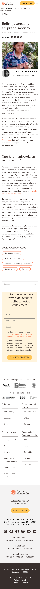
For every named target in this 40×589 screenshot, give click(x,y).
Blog (5, 446)
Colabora (6, 404)
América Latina (30, 411)
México (27, 446)
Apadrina (7, 418)
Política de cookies (20, 583)
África (26, 418)
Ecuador (27, 464)
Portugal (27, 458)
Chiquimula (6, 140)
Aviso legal (20, 580)
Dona (6, 424)
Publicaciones (9, 467)
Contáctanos (20, 510)
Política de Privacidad (20, 577)
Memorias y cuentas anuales (10, 459)
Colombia (28, 452)
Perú (26, 439)
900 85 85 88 (20, 503)
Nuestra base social (9, 474)
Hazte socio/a (9, 411)
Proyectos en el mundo (29, 406)
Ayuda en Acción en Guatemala (19, 192)
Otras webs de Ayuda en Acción (29, 433)
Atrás (7, 14)
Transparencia (10, 439)
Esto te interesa (9, 432)
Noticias (7, 452)
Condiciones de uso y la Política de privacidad (19, 335)
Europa (27, 424)
